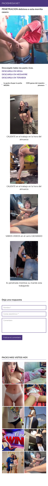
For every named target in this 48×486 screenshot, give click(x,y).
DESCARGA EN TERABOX (14, 77)
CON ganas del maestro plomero (35, 84)
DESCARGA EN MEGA (12, 71)
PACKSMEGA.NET (11, 3)
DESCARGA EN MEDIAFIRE (14, 74)
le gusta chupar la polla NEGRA (13, 84)
